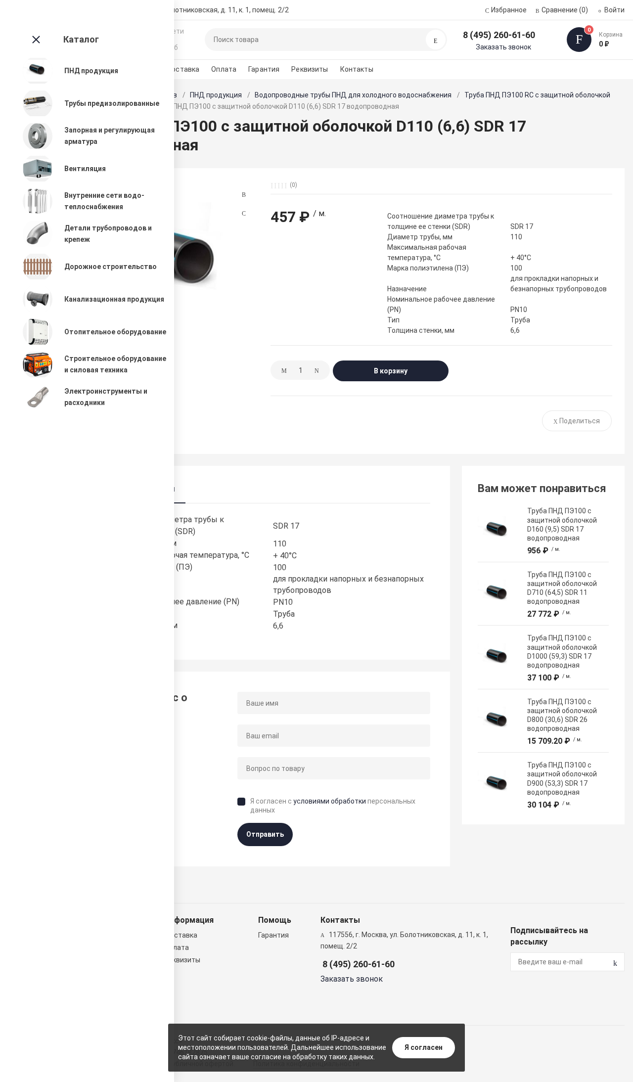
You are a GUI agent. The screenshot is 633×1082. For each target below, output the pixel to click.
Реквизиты (309, 69)
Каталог (81, 39)
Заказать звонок (503, 47)
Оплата (223, 69)
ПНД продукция (216, 95)
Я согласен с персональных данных (332, 805)
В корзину (390, 371)
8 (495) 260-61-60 (499, 35)
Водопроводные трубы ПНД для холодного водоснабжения (353, 95)
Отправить (265, 834)
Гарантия (263, 69)
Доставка (182, 69)
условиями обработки (329, 801)
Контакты (356, 69)
